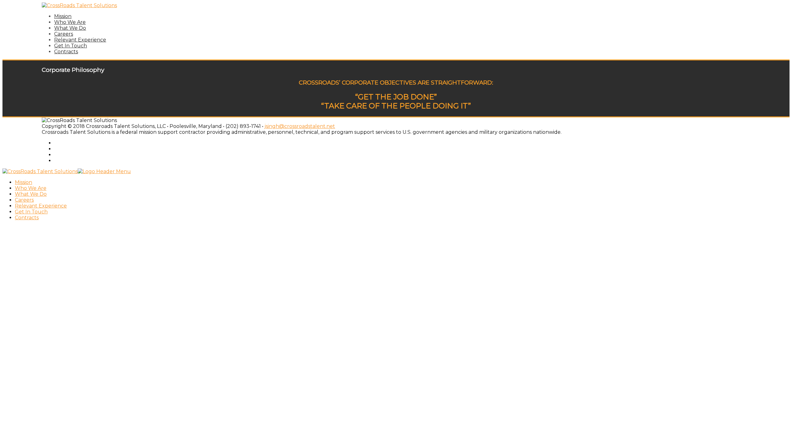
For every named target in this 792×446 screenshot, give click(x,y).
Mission (62, 16)
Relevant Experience (80, 40)
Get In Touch (70, 46)
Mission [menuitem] (23, 182)
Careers (63, 34)
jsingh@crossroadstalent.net (300, 126)
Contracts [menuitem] (27, 218)
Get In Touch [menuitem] (31, 212)
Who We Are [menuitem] (30, 188)
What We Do (70, 28)
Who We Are (70, 22)
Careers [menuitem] (24, 200)
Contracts (66, 52)
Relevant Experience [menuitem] (41, 206)
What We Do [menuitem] (31, 194)
